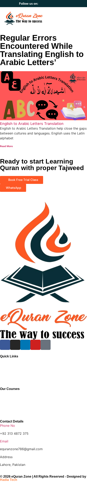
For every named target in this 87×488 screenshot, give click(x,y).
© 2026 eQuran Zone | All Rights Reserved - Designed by (43, 478)
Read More (6, 146)
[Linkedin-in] (55, 3)
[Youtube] (60, 3)
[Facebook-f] (43, 3)
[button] (80, 18)
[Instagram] (49, 3)
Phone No (7, 426)
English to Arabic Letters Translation (32, 123)
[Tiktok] (66, 3)
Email (4, 441)
